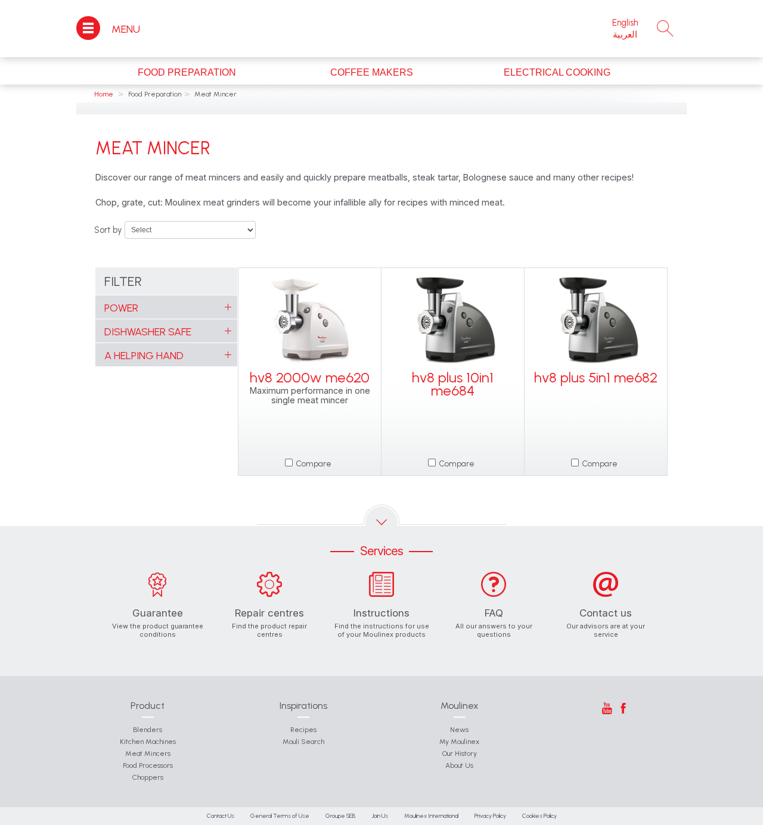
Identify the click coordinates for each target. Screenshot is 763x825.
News (459, 730)
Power (121, 308)
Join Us (379, 816)
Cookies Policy (539, 816)
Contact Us (220, 816)
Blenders (147, 730)
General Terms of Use (279, 816)
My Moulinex (459, 741)
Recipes (303, 730)
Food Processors (148, 765)
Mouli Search (303, 741)
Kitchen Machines (148, 741)
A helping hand (144, 355)
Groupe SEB (340, 816)
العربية (625, 34)
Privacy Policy (490, 816)
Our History (459, 753)
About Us (459, 765)
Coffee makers (371, 72)
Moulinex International (431, 816)
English (625, 22)
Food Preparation (187, 72)
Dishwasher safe (147, 331)
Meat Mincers (147, 753)
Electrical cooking (557, 72)
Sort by (108, 230)
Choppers (147, 777)
